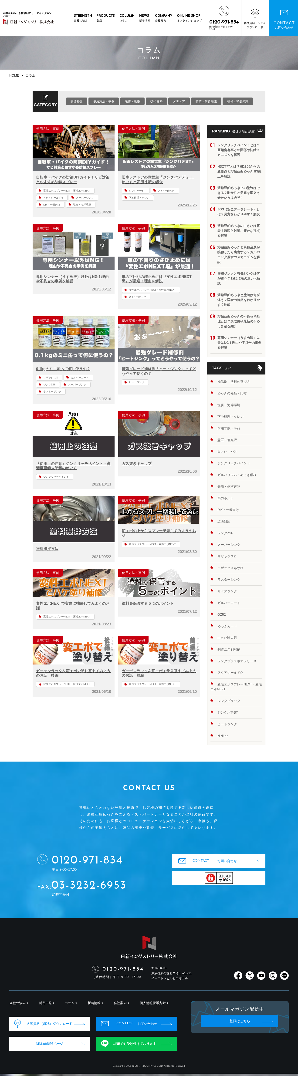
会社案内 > (121, 1003)
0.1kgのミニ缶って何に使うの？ (63, 369)
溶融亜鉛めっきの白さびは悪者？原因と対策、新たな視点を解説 (238, 230)
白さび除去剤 (227, 638)
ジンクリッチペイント (56, 476)
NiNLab (222, 736)
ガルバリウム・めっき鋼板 (237, 475)
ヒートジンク (136, 382)
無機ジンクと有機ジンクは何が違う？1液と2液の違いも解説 (238, 278)
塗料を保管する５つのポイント (148, 603)
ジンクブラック (228, 701)
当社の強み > (18, 1003)
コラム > (71, 1003)
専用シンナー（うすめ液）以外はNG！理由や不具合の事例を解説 (239, 342)
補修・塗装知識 (237, 101)
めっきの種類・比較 (232, 393)
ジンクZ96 (49, 384)
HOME (14, 75)
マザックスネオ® (230, 568)
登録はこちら (239, 1021)
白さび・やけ (227, 451)
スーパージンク (85, 197)
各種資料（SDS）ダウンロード (49, 1023)
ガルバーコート (80, 377)
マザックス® (50, 377)
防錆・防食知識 (206, 101)
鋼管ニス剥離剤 (228, 649)
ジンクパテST (137, 190)
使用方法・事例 (103, 101)
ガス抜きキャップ (137, 463)
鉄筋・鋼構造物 (228, 486)
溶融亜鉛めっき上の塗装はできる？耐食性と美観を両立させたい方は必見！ (238, 192)
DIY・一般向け (51, 204)
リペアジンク (227, 591)
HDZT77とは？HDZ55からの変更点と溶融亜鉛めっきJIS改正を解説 (239, 171)
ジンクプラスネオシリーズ (237, 661)
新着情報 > (95, 1003)
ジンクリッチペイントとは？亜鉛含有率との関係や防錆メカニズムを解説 (238, 150)
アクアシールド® (53, 197)
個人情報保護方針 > (154, 1003)
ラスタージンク (52, 391)
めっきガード (227, 626)
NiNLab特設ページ (49, 1044)
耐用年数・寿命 (228, 428)
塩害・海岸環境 (82, 204)
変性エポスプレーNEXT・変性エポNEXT (66, 190)
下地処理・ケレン (139, 197)
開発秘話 (77, 101)
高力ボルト (225, 498)
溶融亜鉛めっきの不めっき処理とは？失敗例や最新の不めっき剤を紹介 (238, 321)
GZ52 (221, 614)
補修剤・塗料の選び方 (233, 382)
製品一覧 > (46, 1003)
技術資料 (156, 101)
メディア (179, 101)
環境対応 (223, 521)
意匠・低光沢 (227, 440)
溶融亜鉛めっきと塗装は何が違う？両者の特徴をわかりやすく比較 (238, 300)
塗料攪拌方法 (47, 549)
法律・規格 (132, 101)
